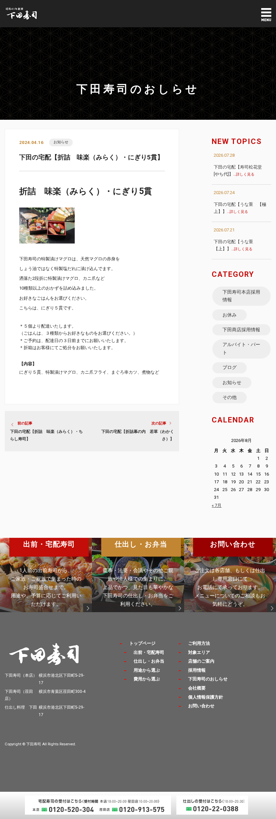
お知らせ (61, 142)
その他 (229, 397)
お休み (229, 315)
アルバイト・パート (241, 348)
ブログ (229, 367)
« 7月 (216, 505)
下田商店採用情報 (241, 329)
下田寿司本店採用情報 (241, 296)
